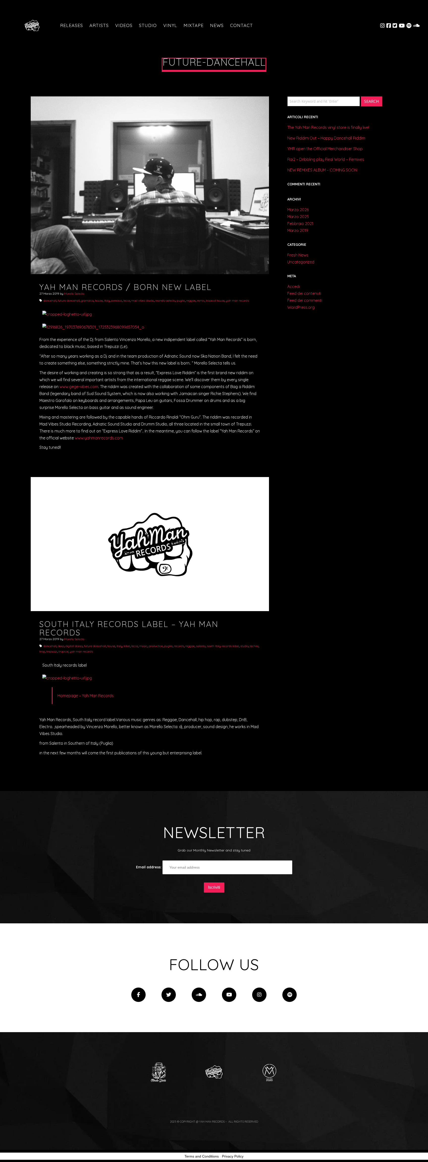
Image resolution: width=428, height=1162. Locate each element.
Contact (241, 25)
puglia (181, 300)
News (217, 25)
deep (61, 646)
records (179, 646)
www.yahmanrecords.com (99, 437)
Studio (148, 25)
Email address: (149, 867)
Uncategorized (300, 261)
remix (201, 300)
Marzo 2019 (297, 230)
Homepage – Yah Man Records (85, 695)
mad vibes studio (142, 300)
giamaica (87, 300)
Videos (124, 25)
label (127, 646)
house (99, 300)
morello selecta (165, 300)
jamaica (116, 300)
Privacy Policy (232, 1156)
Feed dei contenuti (304, 293)
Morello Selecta (74, 293)
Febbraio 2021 (300, 223)
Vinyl (170, 25)
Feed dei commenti (304, 300)
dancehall (49, 300)
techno (254, 646)
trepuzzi (51, 651)
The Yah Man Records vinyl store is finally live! (328, 127)
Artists (99, 25)
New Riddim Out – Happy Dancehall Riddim (326, 138)
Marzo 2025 (298, 216)
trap (42, 651)
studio (244, 646)
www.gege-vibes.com (78, 386)
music (143, 646)
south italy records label (223, 646)
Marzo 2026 (298, 209)
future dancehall (69, 300)
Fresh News (297, 255)
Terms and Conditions (202, 1156)
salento (201, 646)
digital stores (74, 646)
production (156, 646)
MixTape (194, 25)
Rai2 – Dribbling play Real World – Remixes (325, 159)
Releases (71, 25)
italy (107, 300)
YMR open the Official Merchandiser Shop (325, 148)
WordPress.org (301, 307)
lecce (126, 300)
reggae (191, 300)
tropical (63, 651)
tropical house (215, 300)
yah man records (237, 300)
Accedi (293, 286)
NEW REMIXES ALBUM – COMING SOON (322, 170)
